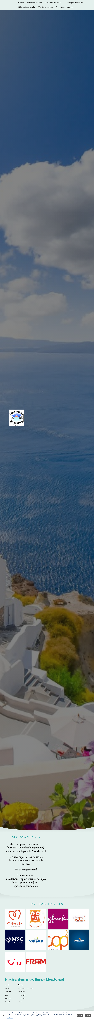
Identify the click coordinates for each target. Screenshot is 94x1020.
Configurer (10, 1018)
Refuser (88, 1015)
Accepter (80, 1015)
